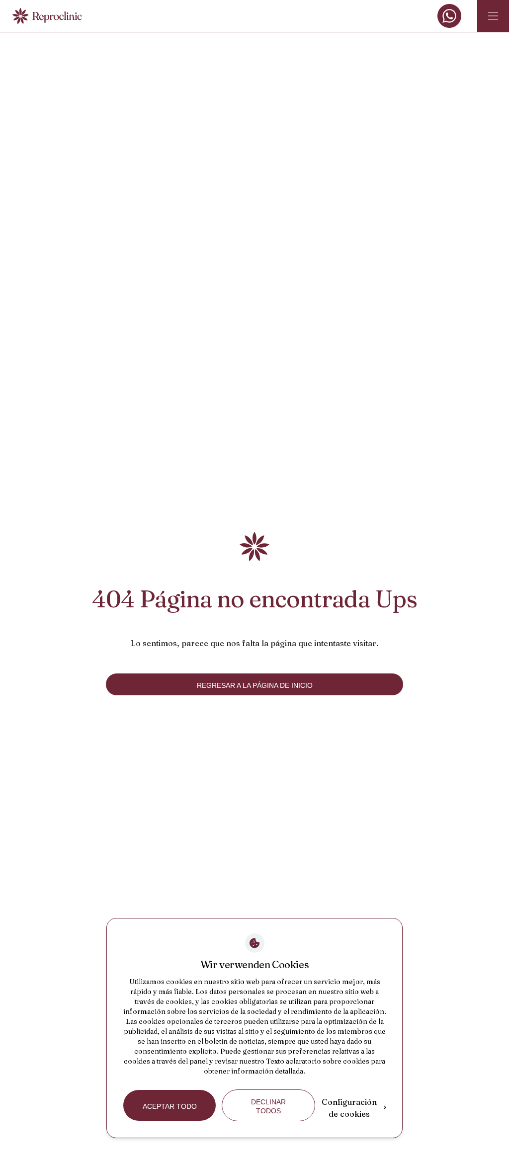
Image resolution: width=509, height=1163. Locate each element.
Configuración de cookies (349, 1108)
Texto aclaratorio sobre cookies (317, 1061)
